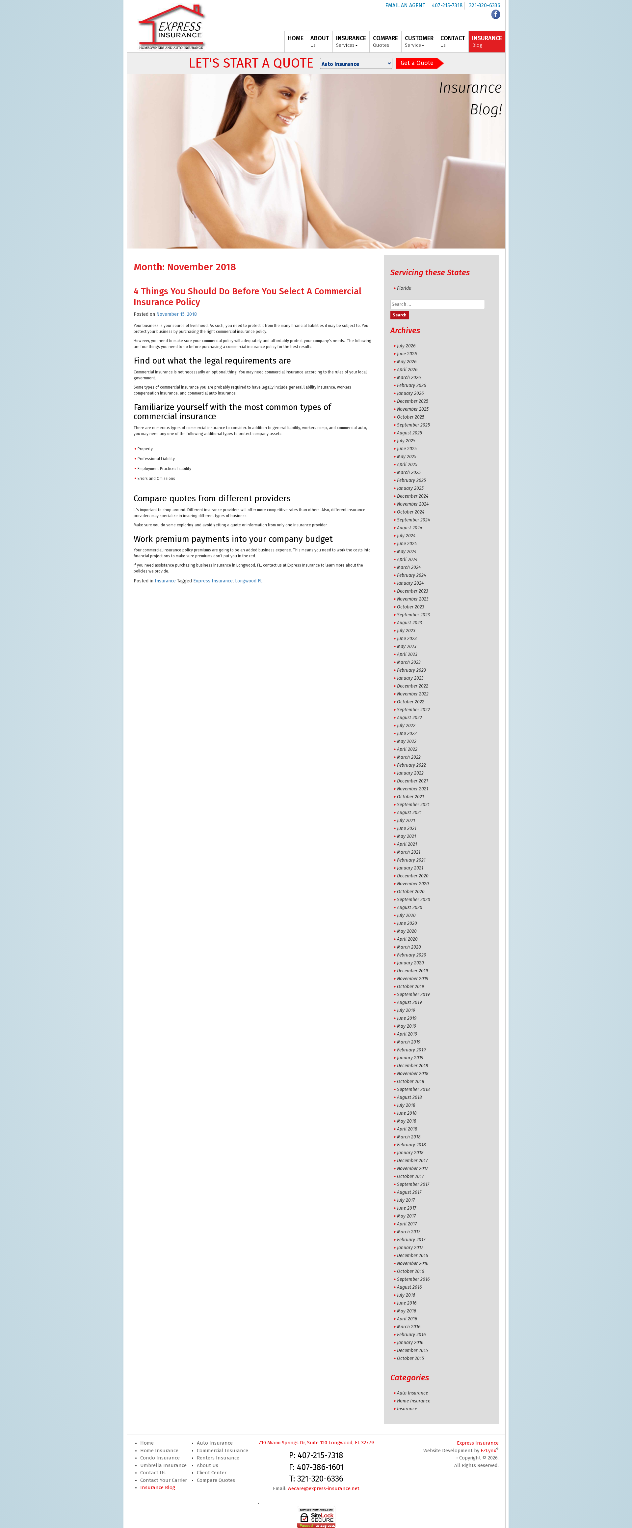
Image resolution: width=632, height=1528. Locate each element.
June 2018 (407, 1113)
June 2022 (407, 733)
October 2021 (410, 797)
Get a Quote (417, 63)
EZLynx (488, 1451)
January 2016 (410, 1342)
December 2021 (412, 781)
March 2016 (408, 1327)
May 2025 (406, 456)
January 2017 (410, 1247)
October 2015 (410, 1358)
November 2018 (413, 1073)
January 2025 (410, 488)
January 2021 (410, 868)
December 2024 (412, 496)
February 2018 (411, 1145)
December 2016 (412, 1255)
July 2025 (406, 441)
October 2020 (411, 892)
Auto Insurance (412, 1393)
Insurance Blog (157, 1487)
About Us (207, 1465)
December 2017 (412, 1160)
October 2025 (410, 417)
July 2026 (406, 346)
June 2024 (407, 543)
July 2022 (406, 725)
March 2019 (408, 1042)
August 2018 (409, 1097)
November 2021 (412, 789)
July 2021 (406, 820)
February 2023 (411, 670)
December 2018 (412, 1066)
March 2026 (409, 377)
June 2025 (407, 449)
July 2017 (406, 1200)
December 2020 (413, 876)
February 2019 (411, 1050)
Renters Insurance (218, 1458)
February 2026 (411, 385)
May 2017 (406, 1216)
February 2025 (411, 480)
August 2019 (409, 1002)
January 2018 (410, 1153)
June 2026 (407, 354)
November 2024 (413, 504)
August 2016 (409, 1287)
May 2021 (406, 836)
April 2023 (407, 654)
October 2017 (410, 1176)
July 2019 (406, 1010)
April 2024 (407, 559)
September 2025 (413, 425)
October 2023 (410, 607)
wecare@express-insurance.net (323, 1488)
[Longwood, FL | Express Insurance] (172, 26)
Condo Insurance (160, 1458)
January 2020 (410, 963)
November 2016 (412, 1263)
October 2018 (410, 1081)
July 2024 (406, 536)
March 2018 (409, 1137)
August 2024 (409, 528)
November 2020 (413, 884)
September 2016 (413, 1279)
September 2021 (413, 805)
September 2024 (413, 520)
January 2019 (410, 1058)
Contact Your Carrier (163, 1480)
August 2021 (409, 812)
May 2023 (406, 646)
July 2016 (406, 1295)
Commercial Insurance (222, 1451)
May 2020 (407, 931)
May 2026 (406, 362)
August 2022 (409, 717)
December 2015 (412, 1350)
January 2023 (410, 678)
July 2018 (406, 1105)
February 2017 (411, 1240)
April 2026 (407, 369)
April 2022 (407, 749)
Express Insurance (213, 581)
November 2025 (413, 409)
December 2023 (412, 591)
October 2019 (410, 986)
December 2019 (412, 971)
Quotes (385, 41)
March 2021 (408, 852)
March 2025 (409, 472)
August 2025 (409, 433)
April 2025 (407, 464)
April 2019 (407, 1034)
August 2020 (409, 907)
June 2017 (406, 1208)
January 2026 (410, 393)
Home (147, 1443)
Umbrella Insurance (163, 1465)
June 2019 (406, 1018)
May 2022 (406, 741)
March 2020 (409, 947)
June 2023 (407, 638)
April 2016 (407, 1319)
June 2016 (406, 1303)
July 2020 (406, 915)
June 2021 (406, 828)
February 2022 (411, 765)
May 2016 (406, 1311)
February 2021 (411, 860)
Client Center (211, 1473)
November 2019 (412, 979)
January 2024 (410, 583)
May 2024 (406, 551)
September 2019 (413, 994)
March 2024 (409, 567)
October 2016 (410, 1271)
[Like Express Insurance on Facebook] (495, 14)
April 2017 (407, 1224)
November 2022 (413, 694)
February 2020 (411, 955)
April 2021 (407, 844)
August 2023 (409, 623)
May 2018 (406, 1121)
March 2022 (409, 757)
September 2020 (413, 899)
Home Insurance (413, 1401)
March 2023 (409, 662)
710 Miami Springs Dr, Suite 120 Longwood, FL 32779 (316, 1443)
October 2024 (410, 512)
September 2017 (413, 1184)
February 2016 (411, 1334)
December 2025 (412, 401)
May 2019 (406, 1026)
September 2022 (413, 710)
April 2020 (407, 939)
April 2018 (407, 1129)
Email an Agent (405, 5)
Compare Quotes (216, 1480)
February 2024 (411, 575)
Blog (487, 41)
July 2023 (406, 630)
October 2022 (410, 702)
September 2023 (413, 615)
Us (319, 41)
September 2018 (413, 1089)
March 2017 (408, 1232)
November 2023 (413, 599)
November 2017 (412, 1168)
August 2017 (409, 1192)
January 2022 (410, 773)
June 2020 (407, 923)
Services (351, 41)
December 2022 (412, 686)
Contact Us (153, 1473)
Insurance (165, 581)
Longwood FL (248, 581)
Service (419, 41)
